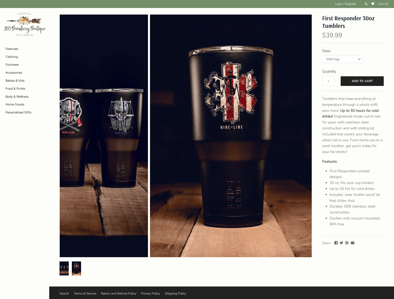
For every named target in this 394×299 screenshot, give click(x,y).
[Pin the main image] (346, 242)
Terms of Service (85, 293)
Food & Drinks (15, 88)
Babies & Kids (15, 80)
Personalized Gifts (18, 112)
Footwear (12, 65)
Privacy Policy (150, 293)
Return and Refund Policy (118, 293)
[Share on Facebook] (336, 242)
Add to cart (362, 81)
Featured (12, 49)
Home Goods (15, 104)
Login (338, 4)
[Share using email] (352, 242)
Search (64, 293)
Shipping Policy (175, 293)
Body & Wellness (17, 96)
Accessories (14, 72)
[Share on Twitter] (341, 242)
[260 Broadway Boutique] (24, 24)
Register (350, 4)
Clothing (12, 57)
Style (326, 50)
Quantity (329, 71)
